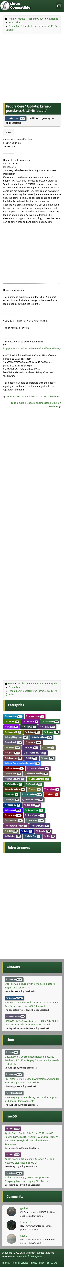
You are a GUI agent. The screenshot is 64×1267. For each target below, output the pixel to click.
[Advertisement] (32, 67)
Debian (33, 732)
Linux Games (14, 768)
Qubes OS (13, 805)
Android (12, 721)
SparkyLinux (40, 826)
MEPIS (35, 789)
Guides (48, 747)
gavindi (24, 1208)
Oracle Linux (32, 794)
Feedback (14, 742)
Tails (27, 831)
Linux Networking (37, 773)
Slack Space (35, 815)
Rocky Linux (34, 810)
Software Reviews (16, 826)
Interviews (14, 758)
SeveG (23, 1235)
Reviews (13, 810)
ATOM (54, 1262)
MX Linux (52, 789)
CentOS (48, 727)
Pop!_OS (12, 799)
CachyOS (29, 727)
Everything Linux (17, 737)
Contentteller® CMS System (28, 1256)
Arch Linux (51, 721)
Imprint (6, 1262)
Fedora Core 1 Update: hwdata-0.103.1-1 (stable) (32, 396)
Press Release (33, 799)
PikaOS (52, 794)
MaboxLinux (14, 784)
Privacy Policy (37, 1262)
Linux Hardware (38, 768)
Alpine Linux (35, 716)
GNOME (31, 747)
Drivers (52, 732)
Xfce (50, 836)
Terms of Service (19, 1262)
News (8, 132)
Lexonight (25, 1222)
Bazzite (12, 727)
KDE (32, 758)
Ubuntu (44, 831)
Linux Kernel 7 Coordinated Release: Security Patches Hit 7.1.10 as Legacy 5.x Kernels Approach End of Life (32, 1060)
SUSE (12, 831)
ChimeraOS (13, 732)
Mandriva (34, 784)
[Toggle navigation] (59, 5)
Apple (13, 1129)
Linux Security (15, 779)
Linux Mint (13, 773)
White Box (33, 836)
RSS (47, 1262)
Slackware (14, 820)
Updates (13, 836)
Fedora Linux (16, 118)
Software (35, 820)
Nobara (12, 794)
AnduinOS (31, 721)
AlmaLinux (14, 716)
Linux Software (39, 779)
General (34, 742)
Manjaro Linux (15, 789)
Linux (48, 758)
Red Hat (32, 805)
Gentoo (13, 747)
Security (13, 815)
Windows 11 (15, 998)
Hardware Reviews (35, 753)
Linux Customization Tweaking (23, 763)
